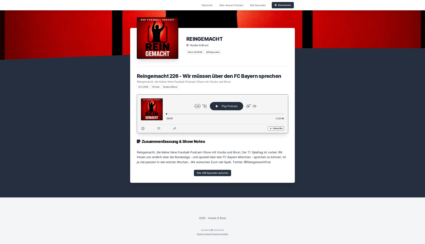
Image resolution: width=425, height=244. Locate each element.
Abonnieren (284, 5)
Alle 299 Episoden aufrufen (212, 172)
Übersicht (207, 5)
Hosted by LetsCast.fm (212, 230)
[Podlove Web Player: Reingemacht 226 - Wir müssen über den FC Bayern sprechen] (212, 113)
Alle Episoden (258, 5)
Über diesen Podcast (231, 5)
